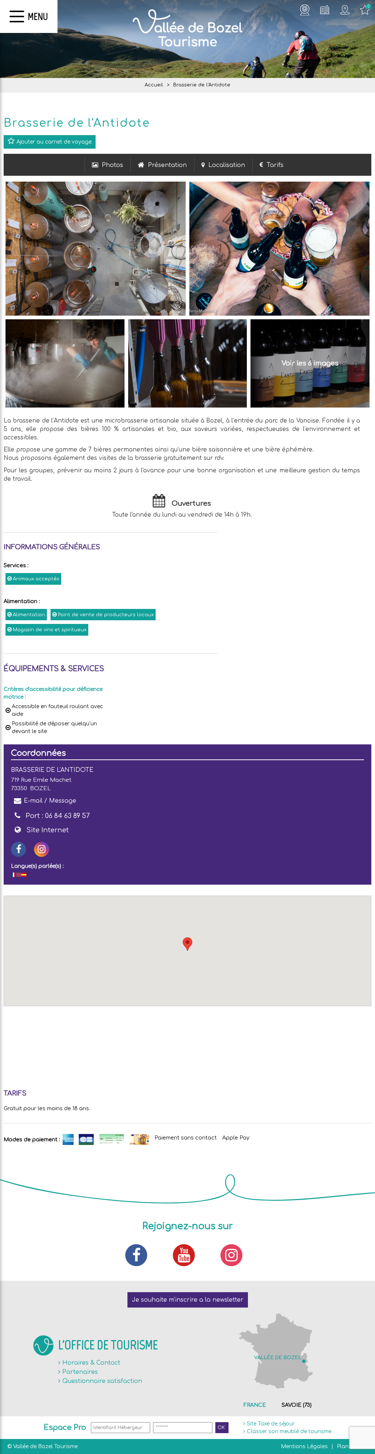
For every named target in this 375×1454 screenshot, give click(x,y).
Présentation (167, 165)
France (255, 1405)
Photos (112, 165)
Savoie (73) (297, 1405)
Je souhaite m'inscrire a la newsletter (188, 1300)
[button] (187, 944)
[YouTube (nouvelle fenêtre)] (187, 1255)
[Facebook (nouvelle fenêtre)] (140, 1255)
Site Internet (47, 830)
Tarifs (275, 165)
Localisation (226, 165)
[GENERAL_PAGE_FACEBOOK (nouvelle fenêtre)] (18, 849)
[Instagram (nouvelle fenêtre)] (41, 849)
